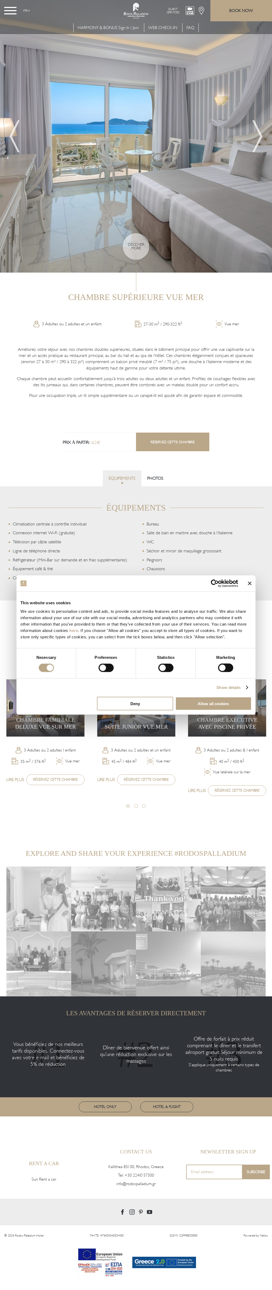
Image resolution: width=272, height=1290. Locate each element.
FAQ (190, 27)
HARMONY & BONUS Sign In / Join (108, 27)
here (73, 630)
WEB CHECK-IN (162, 27)
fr (25, 10)
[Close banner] (250, 583)
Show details (228, 687)
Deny (135, 703)
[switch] (106, 668)
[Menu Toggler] (10, 10)
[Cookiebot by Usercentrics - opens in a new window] (215, 584)
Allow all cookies (213, 703)
